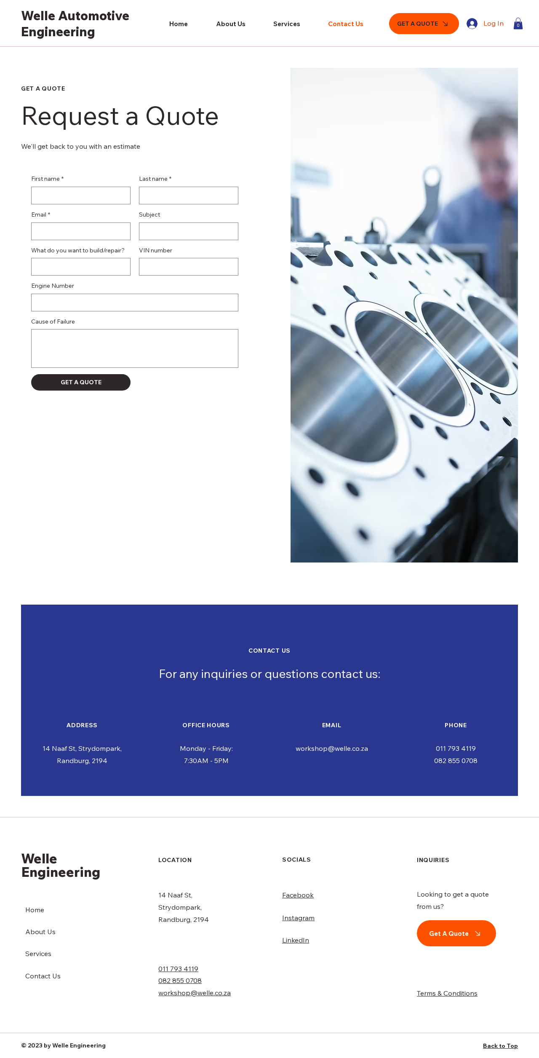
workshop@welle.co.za (332, 748)
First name (47, 178)
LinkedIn (295, 940)
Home (34, 909)
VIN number (155, 250)
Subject (149, 214)
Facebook (298, 895)
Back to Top (500, 1046)
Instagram (298, 917)
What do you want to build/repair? (78, 250)
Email (40, 214)
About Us (40, 931)
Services (38, 953)
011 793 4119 (456, 748)
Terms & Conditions (447, 993)
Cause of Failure (53, 321)
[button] (518, 23)
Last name (155, 178)
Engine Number (52, 285)
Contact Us (43, 976)
